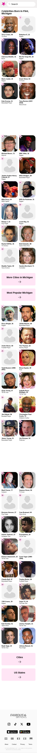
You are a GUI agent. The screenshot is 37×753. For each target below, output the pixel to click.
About (6, 744)
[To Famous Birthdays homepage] (4, 4)
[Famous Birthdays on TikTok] (14, 724)
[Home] (18, 716)
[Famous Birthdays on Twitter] (20, 724)
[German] (31, 739)
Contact (14, 744)
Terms (30, 744)
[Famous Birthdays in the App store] (12, 731)
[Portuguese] (12, 739)
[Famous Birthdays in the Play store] (24, 731)
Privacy (22, 744)
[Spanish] (6, 739)
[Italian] (24, 739)
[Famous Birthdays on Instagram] (8, 724)
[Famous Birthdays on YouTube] (28, 724)
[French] (18, 739)
